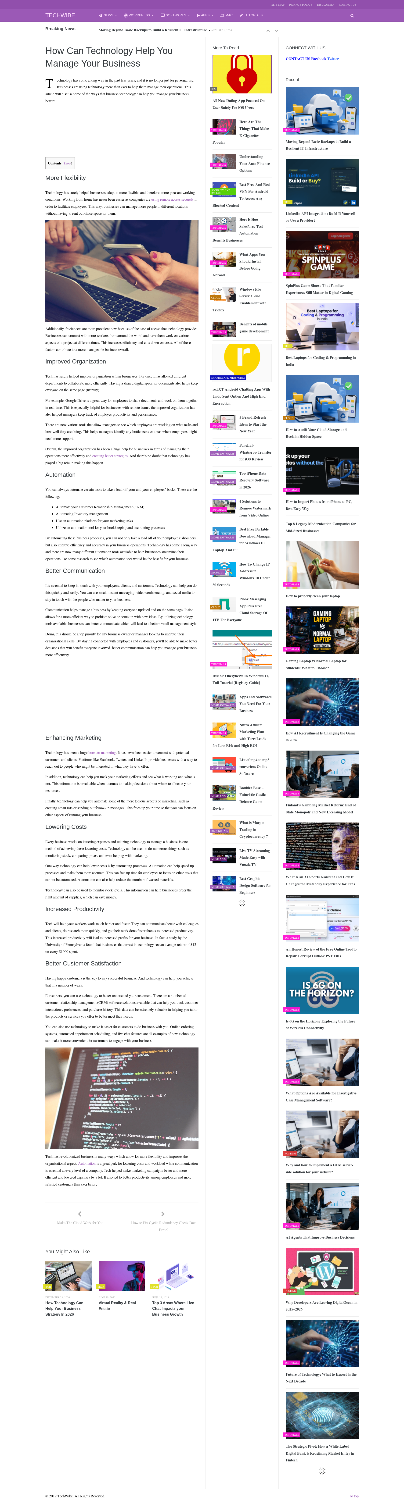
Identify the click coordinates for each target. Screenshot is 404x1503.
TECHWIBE (60, 15)
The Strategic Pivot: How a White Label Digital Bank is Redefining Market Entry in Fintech (320, 1453)
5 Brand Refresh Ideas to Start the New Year (253, 424)
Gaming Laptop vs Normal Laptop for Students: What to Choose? (316, 664)
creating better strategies (110, 455)
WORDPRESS (139, 15)
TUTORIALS (253, 15)
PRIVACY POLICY (300, 4)
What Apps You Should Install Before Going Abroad (239, 265)
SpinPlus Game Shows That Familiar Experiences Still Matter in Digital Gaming (319, 289)
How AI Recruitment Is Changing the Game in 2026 (320, 736)
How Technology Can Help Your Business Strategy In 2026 (64, 1308)
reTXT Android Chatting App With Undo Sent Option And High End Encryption (241, 396)
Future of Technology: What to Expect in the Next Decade (321, 1377)
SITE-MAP (278, 4)
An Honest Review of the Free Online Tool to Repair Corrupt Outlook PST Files (321, 952)
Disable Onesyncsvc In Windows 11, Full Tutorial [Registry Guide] (241, 679)
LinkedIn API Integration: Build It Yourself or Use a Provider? (148, 29)
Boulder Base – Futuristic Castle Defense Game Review (239, 798)
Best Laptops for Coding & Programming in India (321, 361)
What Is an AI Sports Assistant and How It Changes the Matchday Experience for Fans (320, 880)
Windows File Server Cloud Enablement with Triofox (240, 299)
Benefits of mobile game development (254, 327)
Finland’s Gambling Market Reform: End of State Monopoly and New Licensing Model (321, 808)
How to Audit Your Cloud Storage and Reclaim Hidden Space (316, 433)
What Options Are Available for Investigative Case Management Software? (321, 1096)
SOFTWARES (176, 15)
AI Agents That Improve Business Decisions (320, 1237)
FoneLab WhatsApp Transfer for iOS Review (255, 452)
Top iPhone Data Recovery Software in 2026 (254, 480)
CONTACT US (347, 4)
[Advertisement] (113, 118)
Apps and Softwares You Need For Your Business (255, 703)
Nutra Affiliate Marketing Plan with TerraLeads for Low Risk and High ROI (239, 735)
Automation (87, 1163)
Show (67, 163)
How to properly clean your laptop (313, 595)
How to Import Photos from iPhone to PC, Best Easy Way (319, 505)
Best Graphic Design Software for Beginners (255, 885)
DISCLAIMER (325, 4)
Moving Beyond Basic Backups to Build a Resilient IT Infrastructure (318, 145)
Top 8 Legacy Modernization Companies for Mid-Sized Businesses (321, 527)
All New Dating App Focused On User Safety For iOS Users (239, 104)
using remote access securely (172, 199)
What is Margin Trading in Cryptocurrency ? (253, 829)
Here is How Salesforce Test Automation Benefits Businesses (238, 230)
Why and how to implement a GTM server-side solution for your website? (319, 1168)
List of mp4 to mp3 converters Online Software (254, 766)
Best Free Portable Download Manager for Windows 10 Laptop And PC (242, 539)
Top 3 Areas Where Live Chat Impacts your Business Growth (173, 1308)
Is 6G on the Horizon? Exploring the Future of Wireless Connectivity (320, 1024)
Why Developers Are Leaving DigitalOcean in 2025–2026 (321, 1306)
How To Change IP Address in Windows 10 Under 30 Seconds (241, 574)
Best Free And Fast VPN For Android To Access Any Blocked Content (241, 195)
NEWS (108, 15)
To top (354, 1495)
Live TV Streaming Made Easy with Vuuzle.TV (254, 857)
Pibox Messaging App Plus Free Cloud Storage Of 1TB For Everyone (240, 609)
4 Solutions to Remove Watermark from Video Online (255, 508)
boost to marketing (102, 752)
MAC (229, 15)
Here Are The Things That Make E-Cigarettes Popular (241, 132)
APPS (205, 15)
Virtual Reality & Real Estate (117, 1306)
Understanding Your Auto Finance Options (254, 163)
